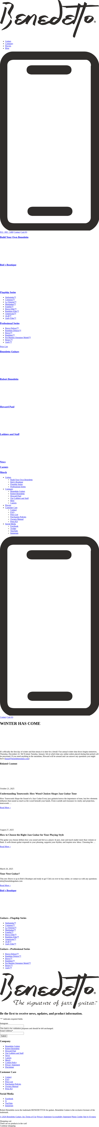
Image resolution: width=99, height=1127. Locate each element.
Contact (17, 232)
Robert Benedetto (9, 379)
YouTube (14, 531)
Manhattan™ (10, 304)
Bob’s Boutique (16, 482)
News (3, 462)
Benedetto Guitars (9, 351)
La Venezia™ (10, 302)
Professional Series (9, 323)
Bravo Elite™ (10, 309)
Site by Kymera (89, 1117)
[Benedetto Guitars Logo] (49, 37)
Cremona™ (10, 300)
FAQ (12, 512)
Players (8, 46)
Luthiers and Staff (9, 434)
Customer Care (11, 507)
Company (9, 43)
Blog (7, 48)
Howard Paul (7, 406)
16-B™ (8, 316)
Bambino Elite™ (12, 311)
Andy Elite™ (10, 318)
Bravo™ (8, 333)
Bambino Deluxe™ (13, 330)
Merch (3, 472)
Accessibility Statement (61, 1117)
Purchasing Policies (18, 517)
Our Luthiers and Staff (19, 498)
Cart (24, 232)
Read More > (5, 807)
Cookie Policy (11, 1062)
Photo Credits (77, 1117)
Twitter (13, 528)
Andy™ (8, 342)
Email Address (6, 1031)
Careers (4, 467)
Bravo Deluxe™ (12, 328)
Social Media (10, 524)
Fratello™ (9, 307)
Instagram (14, 533)
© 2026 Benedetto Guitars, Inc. (13, 1117)
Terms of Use (31, 1117)
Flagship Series (8, 292)
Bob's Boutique (8, 264)
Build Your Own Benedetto (14, 237)
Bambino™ (10, 335)
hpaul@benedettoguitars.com (17, 759)
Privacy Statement (12, 1065)
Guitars (8, 41)
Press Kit (14, 521)
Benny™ (9, 340)
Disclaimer (9, 1067)
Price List (4, 346)
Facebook (14, 526)
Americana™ (10, 314)
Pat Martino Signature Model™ (18, 337)
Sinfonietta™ (10, 297)
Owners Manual (16, 519)
